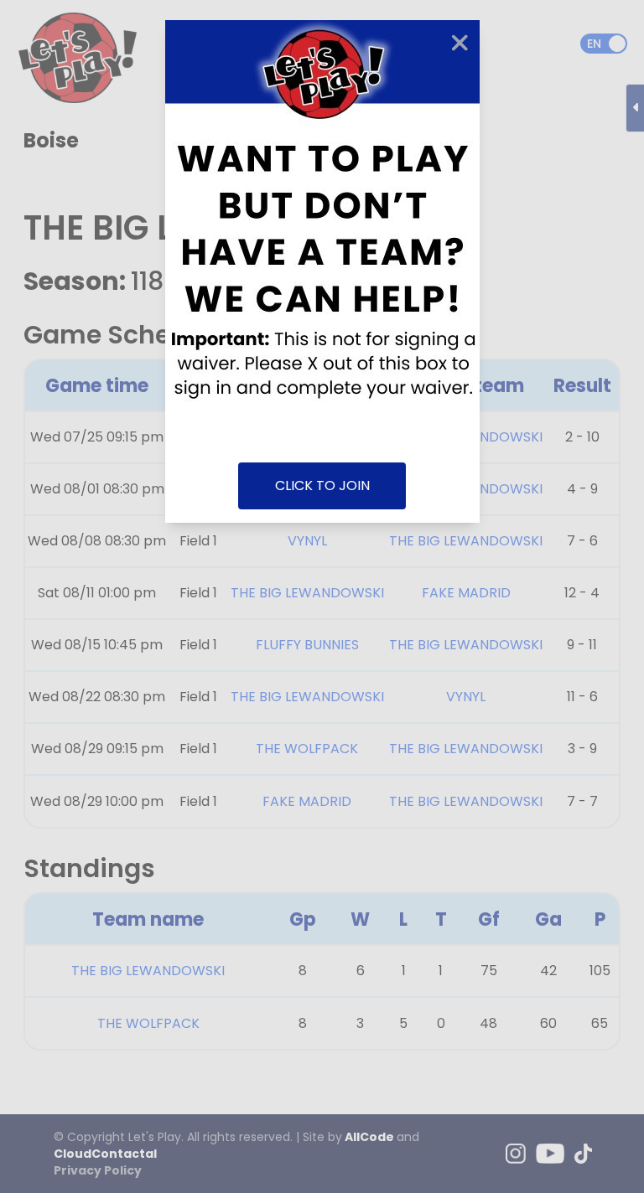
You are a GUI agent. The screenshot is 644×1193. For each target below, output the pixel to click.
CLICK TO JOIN (322, 485)
